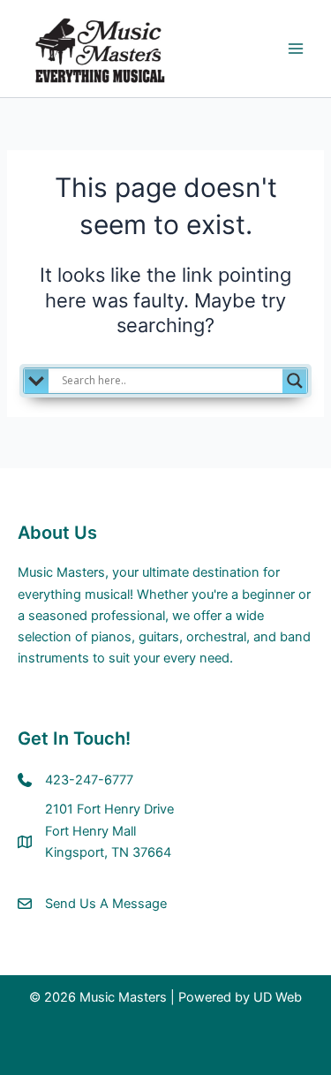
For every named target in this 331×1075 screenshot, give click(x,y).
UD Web (277, 997)
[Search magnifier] (294, 380)
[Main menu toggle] (295, 48)
